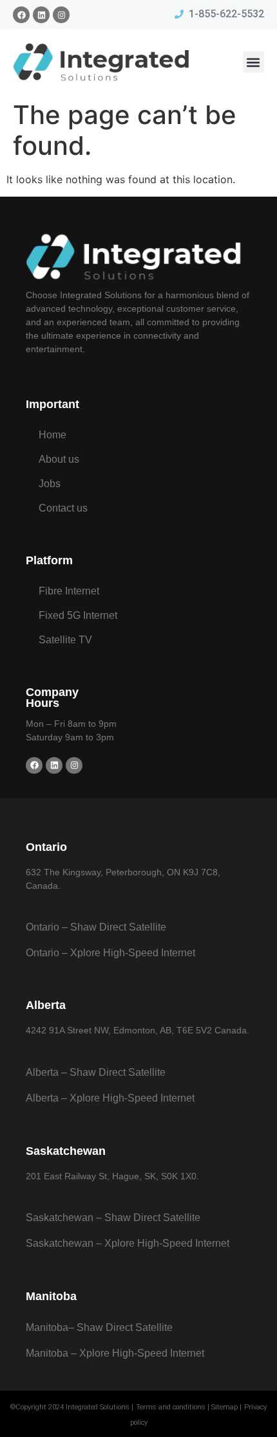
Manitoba (51, 1296)
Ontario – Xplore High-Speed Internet (110, 952)
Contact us (63, 508)
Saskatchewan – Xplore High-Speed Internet (127, 1243)
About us (59, 459)
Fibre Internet (69, 590)
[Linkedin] (41, 14)
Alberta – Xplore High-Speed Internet (110, 1098)
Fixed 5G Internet (78, 615)
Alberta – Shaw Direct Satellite (96, 1072)
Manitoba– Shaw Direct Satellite (99, 1327)
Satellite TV (65, 639)
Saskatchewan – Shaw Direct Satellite (113, 1217)
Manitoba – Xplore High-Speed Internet (115, 1353)
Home (52, 434)
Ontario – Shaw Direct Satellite (96, 927)
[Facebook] (21, 14)
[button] (253, 62)
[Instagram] (61, 14)
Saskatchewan (66, 1151)
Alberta (46, 1005)
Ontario (46, 847)
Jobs (50, 483)
